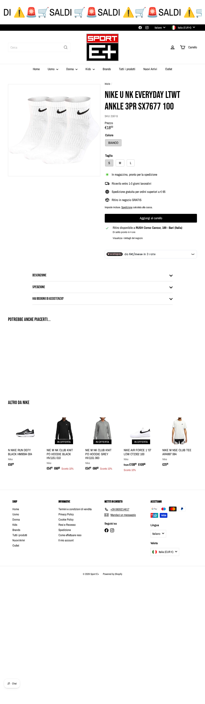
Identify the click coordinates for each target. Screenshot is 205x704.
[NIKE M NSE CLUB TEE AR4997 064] (179, 442)
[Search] (65, 47)
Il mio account (65, 540)
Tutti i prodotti (127, 69)
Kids (88, 69)
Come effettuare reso (69, 535)
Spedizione (126, 207)
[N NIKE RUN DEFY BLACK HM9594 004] (25, 442)
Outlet (168, 69)
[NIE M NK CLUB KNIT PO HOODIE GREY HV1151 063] (102, 444)
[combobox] (39, 47)
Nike (26, 402)
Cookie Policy (65, 519)
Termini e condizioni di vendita (75, 509)
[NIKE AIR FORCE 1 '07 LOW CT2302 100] (141, 445)
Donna (70, 69)
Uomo (51, 69)
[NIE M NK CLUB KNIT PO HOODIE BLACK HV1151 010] (64, 444)
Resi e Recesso (67, 525)
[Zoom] (54, 130)
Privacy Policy (66, 514)
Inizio (107, 84)
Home (36, 69)
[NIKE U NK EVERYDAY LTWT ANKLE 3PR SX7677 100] (22, 358)
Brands (107, 69)
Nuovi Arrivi (150, 69)
